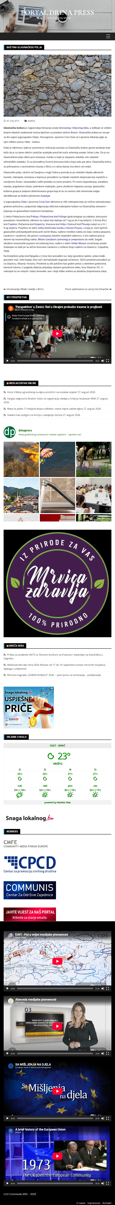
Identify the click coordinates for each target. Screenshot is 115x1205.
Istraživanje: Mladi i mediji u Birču (25, 289)
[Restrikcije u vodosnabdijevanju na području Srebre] (57, 495)
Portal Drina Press (57, 12)
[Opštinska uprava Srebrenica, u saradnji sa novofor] (21, 495)
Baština (31, 120)
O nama (81, 1203)
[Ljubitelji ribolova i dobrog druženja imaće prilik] (57, 459)
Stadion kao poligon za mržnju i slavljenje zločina (34, 415)
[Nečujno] (102, 360)
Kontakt (106, 1203)
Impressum (93, 1203)
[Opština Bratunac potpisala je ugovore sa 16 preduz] (93, 495)
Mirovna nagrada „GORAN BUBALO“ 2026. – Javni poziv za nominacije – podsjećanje (54, 675)
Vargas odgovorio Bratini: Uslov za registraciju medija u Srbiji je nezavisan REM (51, 398)
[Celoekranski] (107, 360)
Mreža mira (16, 645)
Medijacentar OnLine (22, 383)
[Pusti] (7, 360)
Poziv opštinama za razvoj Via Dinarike (87, 289)
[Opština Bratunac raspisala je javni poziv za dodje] (93, 459)
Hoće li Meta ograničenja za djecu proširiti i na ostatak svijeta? (42, 392)
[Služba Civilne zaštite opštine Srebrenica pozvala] (21, 459)
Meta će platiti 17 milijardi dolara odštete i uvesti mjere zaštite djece (45, 408)
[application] (57, 333)
